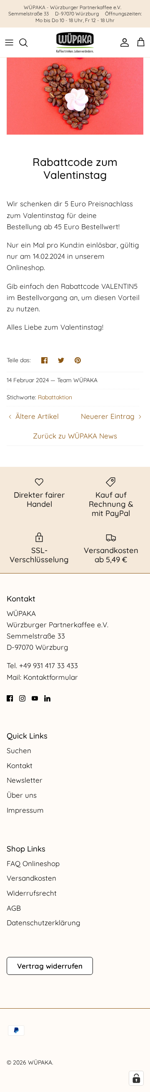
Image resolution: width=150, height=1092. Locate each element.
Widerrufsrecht (32, 893)
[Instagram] (22, 698)
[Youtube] (35, 698)
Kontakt (19, 765)
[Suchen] (27, 42)
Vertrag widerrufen (49, 966)
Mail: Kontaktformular (42, 677)
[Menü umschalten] (9, 42)
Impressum (25, 810)
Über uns (22, 795)
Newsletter (24, 780)
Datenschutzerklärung (43, 922)
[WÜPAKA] (75, 42)
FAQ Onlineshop (33, 863)
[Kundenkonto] (122, 42)
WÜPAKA (40, 1062)
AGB (14, 908)
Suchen (19, 750)
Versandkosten (31, 878)
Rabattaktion (55, 397)
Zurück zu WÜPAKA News (75, 435)
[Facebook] (10, 698)
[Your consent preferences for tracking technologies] (136, 1078)
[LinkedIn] (47, 698)
